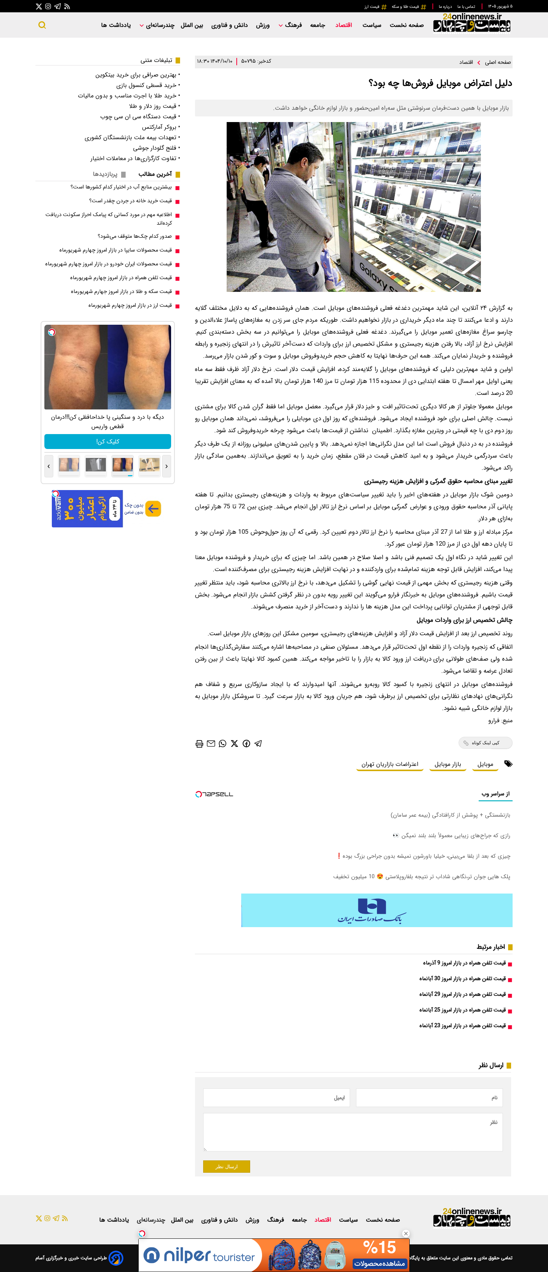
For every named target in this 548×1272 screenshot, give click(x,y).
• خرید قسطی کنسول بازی (148, 85)
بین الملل (193, 25)
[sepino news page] (377, 925)
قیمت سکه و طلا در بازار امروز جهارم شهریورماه (121, 291)
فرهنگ (293, 25)
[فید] (67, 6)
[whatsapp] (222, 743)
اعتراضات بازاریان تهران (390, 764)
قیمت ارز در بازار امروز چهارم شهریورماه (130, 305)
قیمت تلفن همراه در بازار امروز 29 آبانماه (462, 994)
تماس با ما (466, 6)
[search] (42, 25)
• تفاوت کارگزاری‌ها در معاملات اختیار (135, 158)
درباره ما (446, 6)
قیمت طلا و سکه (406, 6)
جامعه (318, 25)
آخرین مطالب (155, 174)
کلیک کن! (107, 441)
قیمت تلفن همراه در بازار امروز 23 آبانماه (462, 1026)
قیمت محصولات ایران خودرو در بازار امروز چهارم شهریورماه (108, 264)
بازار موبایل (448, 764)
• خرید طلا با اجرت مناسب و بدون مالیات (129, 95)
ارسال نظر (226, 1166)
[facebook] (246, 743)
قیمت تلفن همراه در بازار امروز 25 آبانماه (462, 1010)
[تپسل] (142, 1233)
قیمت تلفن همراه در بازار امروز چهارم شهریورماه (121, 278)
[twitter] (234, 743)
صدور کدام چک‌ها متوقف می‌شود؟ (135, 236)
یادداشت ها (117, 25)
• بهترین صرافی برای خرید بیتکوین (137, 75)
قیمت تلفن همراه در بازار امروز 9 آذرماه (464, 963)
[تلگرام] (58, 6)
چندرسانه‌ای (159, 25)
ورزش (264, 25)
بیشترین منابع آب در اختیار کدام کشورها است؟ (121, 187)
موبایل (485, 764)
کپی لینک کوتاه (486, 742)
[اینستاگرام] (48, 6)
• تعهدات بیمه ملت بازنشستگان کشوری (132, 137)
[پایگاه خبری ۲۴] (472, 33)
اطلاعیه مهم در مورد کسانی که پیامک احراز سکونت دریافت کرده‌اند (108, 219)
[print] (199, 744)
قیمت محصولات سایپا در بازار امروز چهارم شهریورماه (115, 250)
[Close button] (406, 1233)
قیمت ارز (373, 6)
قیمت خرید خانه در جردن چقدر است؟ (130, 201)
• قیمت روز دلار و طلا (154, 106)
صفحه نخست (407, 25)
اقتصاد (345, 25)
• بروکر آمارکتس (161, 127)
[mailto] (211, 743)
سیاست (372, 25)
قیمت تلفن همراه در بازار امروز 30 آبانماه (462, 979)
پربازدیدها (105, 174)
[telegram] (258, 743)
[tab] (158, 174)
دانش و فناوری (230, 25)
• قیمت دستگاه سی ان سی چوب (140, 116)
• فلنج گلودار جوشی (156, 148)
